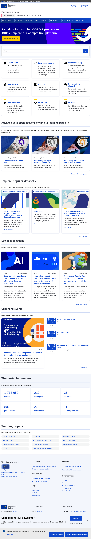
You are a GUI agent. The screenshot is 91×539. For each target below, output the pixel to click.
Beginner (24, 138)
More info (10, 534)
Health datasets (8, 440)
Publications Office (84, 191)
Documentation (79, 20)
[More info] (68, 122)
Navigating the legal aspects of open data (43, 161)
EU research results (68, 485)
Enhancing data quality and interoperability (74, 161)
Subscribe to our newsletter (40, 469)
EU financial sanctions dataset (42, 440)
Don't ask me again (76, 523)
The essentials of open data (13, 161)
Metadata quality (75, 63)
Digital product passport (40, 444)
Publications (66, 20)
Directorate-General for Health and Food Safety (46, 191)
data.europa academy (22, 20)
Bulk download (13, 103)
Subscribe (76, 518)
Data (9, 20)
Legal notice (35, 490)
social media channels (78, 511)
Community (53, 20)
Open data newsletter (70, 444)
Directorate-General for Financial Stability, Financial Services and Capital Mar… (16, 191)
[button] (84, 6)
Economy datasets (69, 436)
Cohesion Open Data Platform (42, 449)
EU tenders (65, 483)
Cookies (34, 493)
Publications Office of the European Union (13, 474)
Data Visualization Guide (11, 444)
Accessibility (36, 495)
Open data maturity (40, 20)
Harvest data (43, 102)
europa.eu (16, 511)
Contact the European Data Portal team (44, 466)
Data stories (12, 84)
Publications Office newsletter (71, 470)
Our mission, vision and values (71, 466)
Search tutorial (13, 63)
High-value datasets (9, 436)
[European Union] (8, 6)
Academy (42, 84)
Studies (71, 103)
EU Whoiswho (66, 488)
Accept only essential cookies (77, 534)
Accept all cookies (57, 534)
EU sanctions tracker (69, 440)
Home (4, 20)
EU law (64, 480)
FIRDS (5, 449)
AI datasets (36, 436)
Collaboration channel (74, 85)
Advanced (84, 138)
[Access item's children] (12, 20)
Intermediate (52, 138)
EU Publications (67, 491)
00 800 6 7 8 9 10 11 (43, 511)
